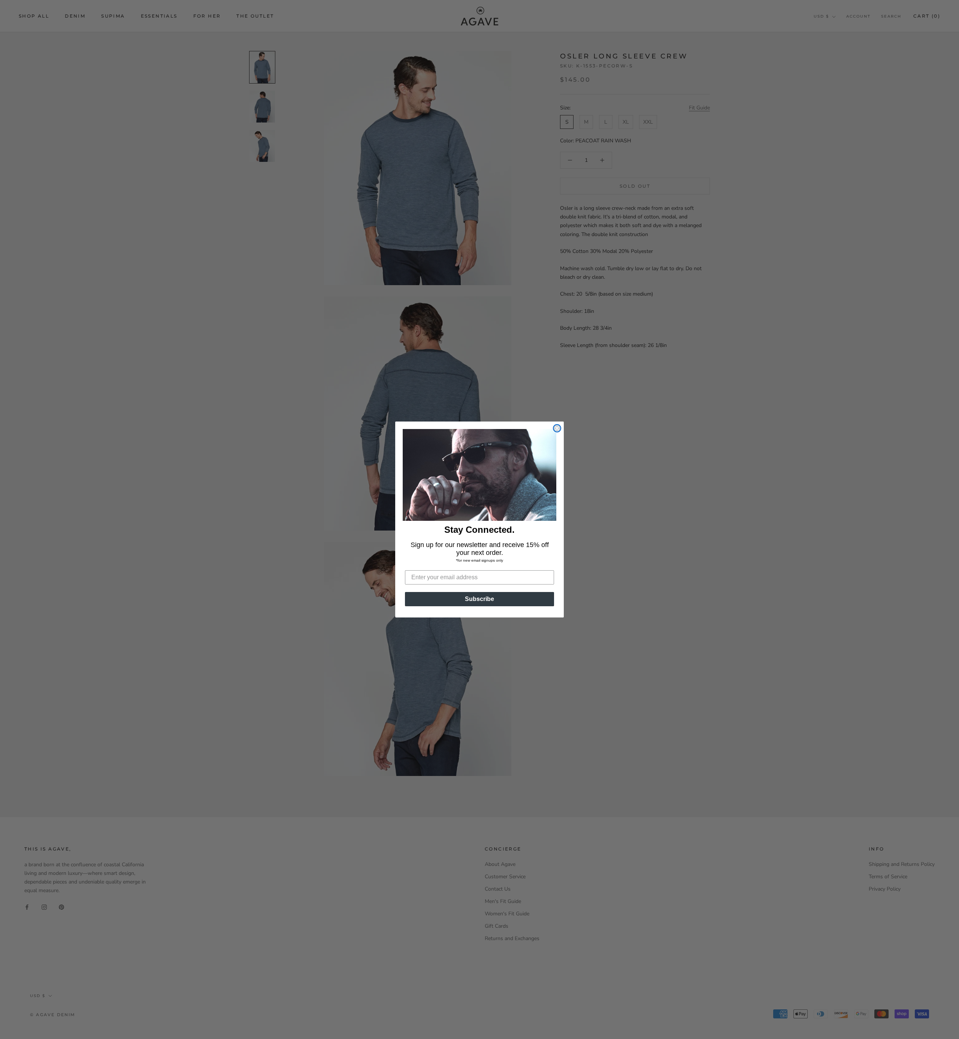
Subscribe (479, 599)
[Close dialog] (557, 428)
